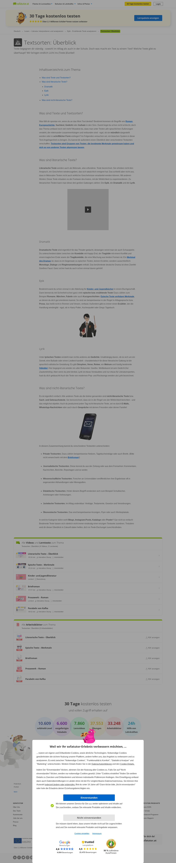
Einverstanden (89, 797)
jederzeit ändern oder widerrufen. (60, 784)
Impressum (97, 833)
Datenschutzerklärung (102, 764)
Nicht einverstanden (89, 817)
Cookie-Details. (127, 764)
